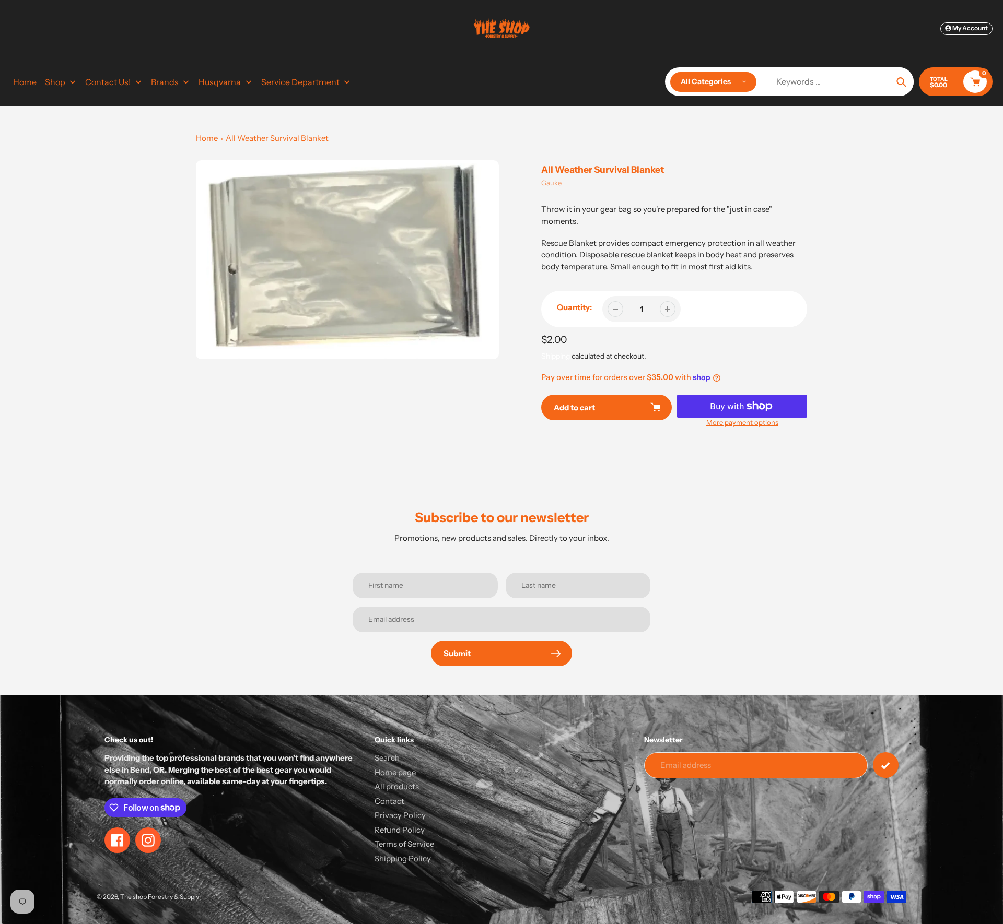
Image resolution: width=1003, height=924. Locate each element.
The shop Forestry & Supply (159, 897)
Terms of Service (404, 844)
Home (207, 138)
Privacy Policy (400, 815)
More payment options (742, 422)
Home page (395, 772)
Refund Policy (400, 830)
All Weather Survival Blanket (277, 138)
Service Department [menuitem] (300, 82)
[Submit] (886, 765)
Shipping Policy (403, 858)
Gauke (551, 183)
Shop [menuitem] (55, 82)
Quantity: (574, 307)
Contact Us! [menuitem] (108, 82)
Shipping (555, 356)
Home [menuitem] (25, 82)
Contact (389, 801)
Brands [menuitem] (165, 82)
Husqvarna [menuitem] (220, 82)
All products (397, 786)
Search (387, 758)
